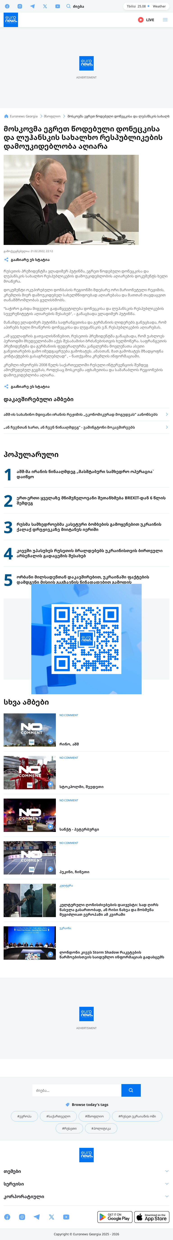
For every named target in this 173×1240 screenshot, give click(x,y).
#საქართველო (58, 1116)
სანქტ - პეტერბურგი (79, 829)
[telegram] (32, 6)
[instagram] (19, 6)
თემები (12, 1171)
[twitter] (45, 6)
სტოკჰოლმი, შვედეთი (81, 786)
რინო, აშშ (69, 744)
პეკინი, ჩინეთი (74, 872)
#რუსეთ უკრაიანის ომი (137, 1116)
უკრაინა (65, 928)
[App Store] (151, 1217)
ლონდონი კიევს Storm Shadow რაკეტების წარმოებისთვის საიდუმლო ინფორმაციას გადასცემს (111, 955)
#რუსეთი (69, 1128)
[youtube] (57, 6)
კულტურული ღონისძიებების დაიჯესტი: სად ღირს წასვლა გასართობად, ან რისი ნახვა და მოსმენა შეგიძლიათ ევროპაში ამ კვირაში (108, 909)
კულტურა (66, 885)
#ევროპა (24, 1116)
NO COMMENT (68, 715)
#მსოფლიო (94, 1116)
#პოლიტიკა (101, 1128)
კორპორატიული (24, 1196)
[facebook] (7, 6)
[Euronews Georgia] (11, 20)
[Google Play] (114, 1217)
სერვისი (14, 1184)
